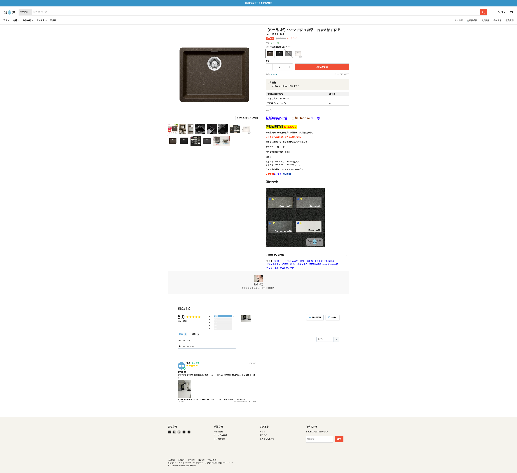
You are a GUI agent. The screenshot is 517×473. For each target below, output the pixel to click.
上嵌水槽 (309, 261)
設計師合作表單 (220, 435)
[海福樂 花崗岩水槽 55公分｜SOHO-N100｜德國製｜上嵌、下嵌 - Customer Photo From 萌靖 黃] (246, 318)
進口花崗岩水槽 (287, 268)
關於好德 (459, 20)
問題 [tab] (194, 334)
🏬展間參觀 (472, 20)
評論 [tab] (181, 334)
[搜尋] (483, 12)
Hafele (274, 74)
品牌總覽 (27, 20)
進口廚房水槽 (272, 268)
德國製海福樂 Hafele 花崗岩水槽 (323, 264)
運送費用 (510, 20)
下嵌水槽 (319, 261)
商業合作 (181, 460)
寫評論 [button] (333, 317)
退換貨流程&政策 (267, 439)
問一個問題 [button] (316, 317)
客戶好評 (263, 435)
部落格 (262, 431)
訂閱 (339, 439)
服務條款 (191, 460)
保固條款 (201, 460)
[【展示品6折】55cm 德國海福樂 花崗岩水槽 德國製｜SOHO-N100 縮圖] (172, 129)
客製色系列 (302, 264)
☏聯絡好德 (218, 431)
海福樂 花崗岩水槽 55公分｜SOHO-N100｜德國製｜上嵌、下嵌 (202, 399)
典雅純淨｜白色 (273, 264)
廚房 (15, 20)
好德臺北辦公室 (289, 264)
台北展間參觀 (219, 439)
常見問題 (485, 20)
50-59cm (278, 261)
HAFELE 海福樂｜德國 (294, 261)
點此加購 (287, 174)
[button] (250, 402)
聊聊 (270, 288)
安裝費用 (497, 20)
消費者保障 (211, 460)
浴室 (5, 20)
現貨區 (53, 20)
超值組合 (40, 20)
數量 (267, 61)
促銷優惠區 (329, 261)
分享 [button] (182, 402)
